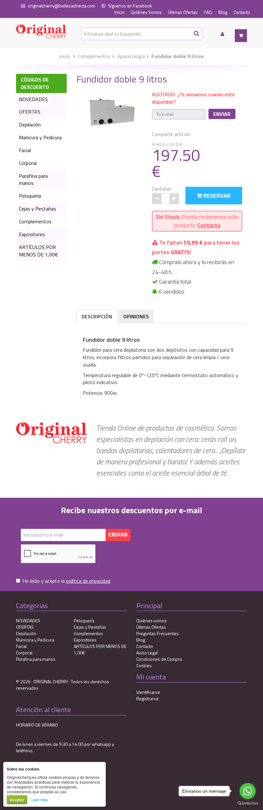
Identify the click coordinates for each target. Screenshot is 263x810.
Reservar (216, 195)
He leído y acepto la (66, 581)
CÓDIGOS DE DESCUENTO (35, 83)
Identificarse (148, 692)
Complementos (94, 56)
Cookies (144, 665)
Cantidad (161, 189)
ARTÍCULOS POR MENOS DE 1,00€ (38, 250)
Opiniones (136, 316)
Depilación (30, 124)
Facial (25, 150)
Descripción (96, 316)
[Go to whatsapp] (248, 791)
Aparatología (131, 56)
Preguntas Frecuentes (157, 633)
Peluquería (30, 196)
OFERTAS (29, 112)
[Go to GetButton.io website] (247, 803)
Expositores (32, 234)
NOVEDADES (33, 99)
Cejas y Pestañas (37, 208)
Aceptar (17, 800)
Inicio (119, 12)
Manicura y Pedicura (40, 137)
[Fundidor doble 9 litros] (112, 110)
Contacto (241, 12)
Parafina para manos (33, 179)
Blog (222, 12)
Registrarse (147, 698)
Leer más (39, 799)
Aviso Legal (147, 652)
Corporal (28, 163)
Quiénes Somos (146, 12)
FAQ (208, 12)
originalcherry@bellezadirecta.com (61, 6)
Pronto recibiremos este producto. (197, 220)
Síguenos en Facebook (129, 6)
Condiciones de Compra (159, 659)
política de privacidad (88, 581)
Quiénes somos (151, 620)
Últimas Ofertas (183, 12)
